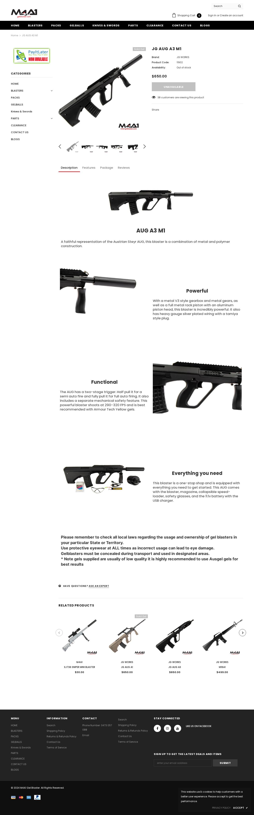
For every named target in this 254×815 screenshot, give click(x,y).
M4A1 (79, 662)
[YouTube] (177, 728)
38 (159, 97)
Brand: (156, 57)
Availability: (159, 67)
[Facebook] (157, 728)
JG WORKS (183, 57)
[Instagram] (167, 728)
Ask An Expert (99, 586)
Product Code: (160, 62)
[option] (102, 90)
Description (69, 167)
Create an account (231, 15)
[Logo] (24, 13)
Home (14, 35)
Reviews (124, 167)
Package (106, 167)
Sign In (212, 15)
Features (88, 167)
